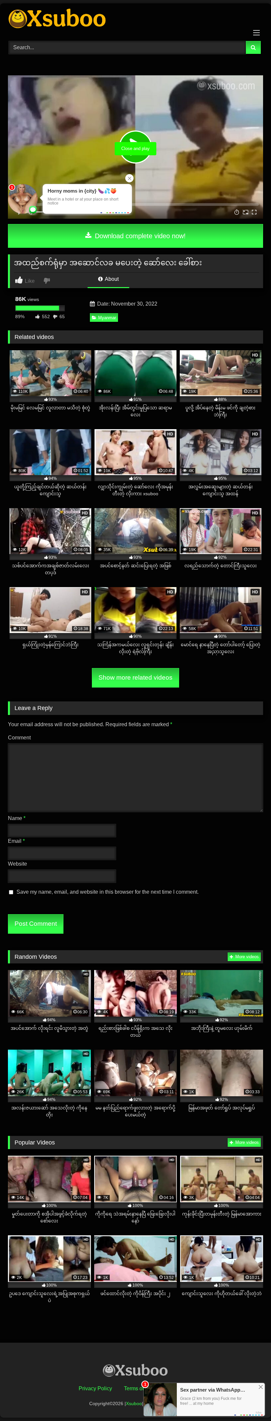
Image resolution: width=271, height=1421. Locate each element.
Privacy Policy (95, 1388)
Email (16, 841)
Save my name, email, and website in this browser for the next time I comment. (108, 892)
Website (17, 864)
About (111, 279)
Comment (19, 737)
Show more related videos (135, 677)
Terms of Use (139, 1388)
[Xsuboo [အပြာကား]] (135, 20)
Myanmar (107, 317)
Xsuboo (134, 1403)
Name (16, 818)
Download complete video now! (139, 236)
